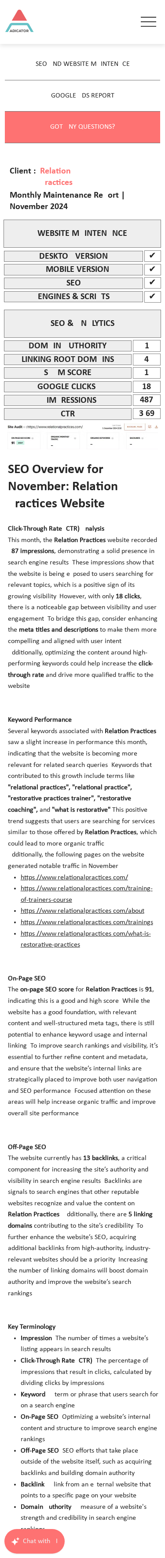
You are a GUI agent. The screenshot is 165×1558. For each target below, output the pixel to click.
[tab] (82, 64)
